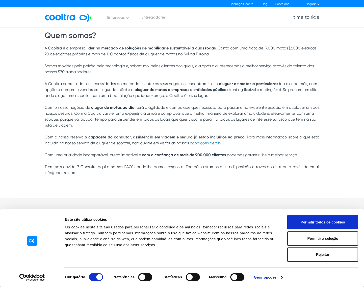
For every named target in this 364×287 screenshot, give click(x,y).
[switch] (145, 277)
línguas (312, 4)
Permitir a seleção (322, 238)
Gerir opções (265, 277)
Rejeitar (322, 254)
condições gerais (205, 143)
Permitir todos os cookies (323, 222)
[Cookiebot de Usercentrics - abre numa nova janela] (32, 277)
